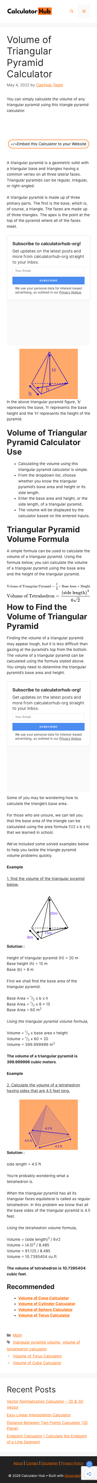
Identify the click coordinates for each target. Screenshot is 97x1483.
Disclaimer (49, 1463)
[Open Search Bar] (71, 11)
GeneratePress (77, 1475)
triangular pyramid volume (36, 1342)
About (18, 1463)
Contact (32, 1463)
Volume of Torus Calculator (37, 1356)
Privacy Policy (72, 1463)
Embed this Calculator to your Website (48, 144)
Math (17, 1335)
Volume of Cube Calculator (37, 1363)
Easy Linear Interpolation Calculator (39, 1415)
